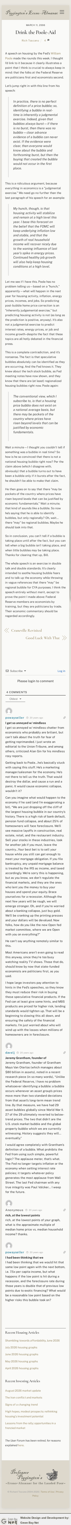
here (21, 1445)
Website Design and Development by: (44, 1517)
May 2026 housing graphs (21, 1361)
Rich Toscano (30, 40)
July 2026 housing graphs (21, 1347)
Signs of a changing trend (21, 1404)
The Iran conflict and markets (23, 1397)
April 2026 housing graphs (21, 1368)
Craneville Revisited (26, 630)
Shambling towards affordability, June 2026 (32, 1340)
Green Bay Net (29, 1522)
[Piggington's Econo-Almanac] (31, 15)
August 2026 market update (23, 1390)
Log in (61, 671)
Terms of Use (47, 1491)
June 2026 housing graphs (21, 1354)
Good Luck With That (43, 638)
